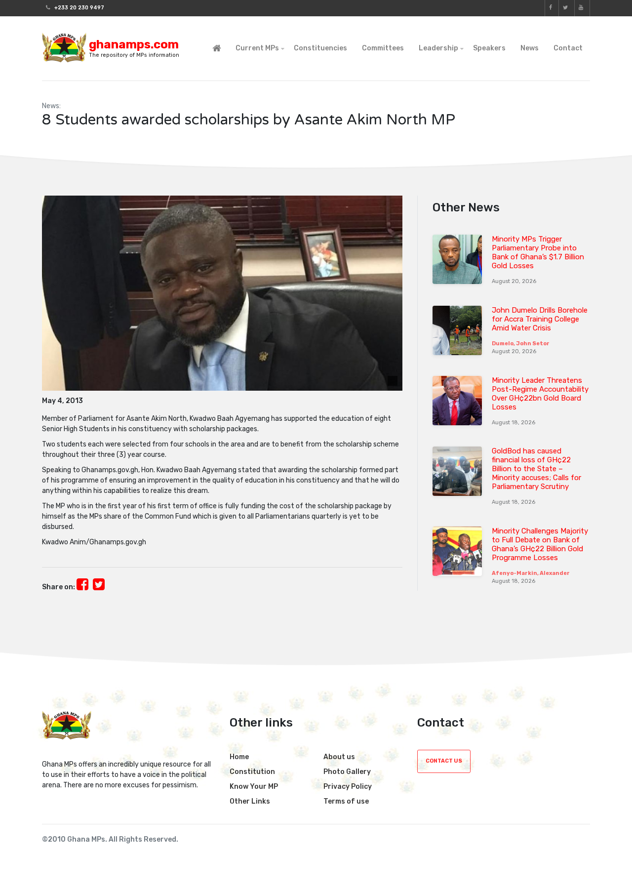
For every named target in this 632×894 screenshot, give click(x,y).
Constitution (252, 772)
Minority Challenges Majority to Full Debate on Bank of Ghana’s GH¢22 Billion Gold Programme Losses (540, 544)
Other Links (250, 801)
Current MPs (257, 48)
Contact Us (444, 761)
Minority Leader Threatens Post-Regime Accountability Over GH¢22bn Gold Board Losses (540, 393)
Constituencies (320, 48)
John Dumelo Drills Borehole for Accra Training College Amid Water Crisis (540, 319)
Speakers (489, 48)
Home (239, 757)
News (529, 48)
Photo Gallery (347, 772)
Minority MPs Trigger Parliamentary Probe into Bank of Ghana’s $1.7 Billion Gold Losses (538, 252)
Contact (568, 48)
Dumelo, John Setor (521, 343)
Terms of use (346, 801)
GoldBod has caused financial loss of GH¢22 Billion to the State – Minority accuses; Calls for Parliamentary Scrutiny (536, 469)
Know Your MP (254, 786)
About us (339, 757)
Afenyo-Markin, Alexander (531, 573)
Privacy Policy (347, 786)
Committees (383, 48)
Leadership (438, 48)
